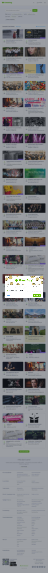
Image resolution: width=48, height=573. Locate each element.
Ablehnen (8, 295)
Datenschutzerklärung (37, 291)
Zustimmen (37, 295)
